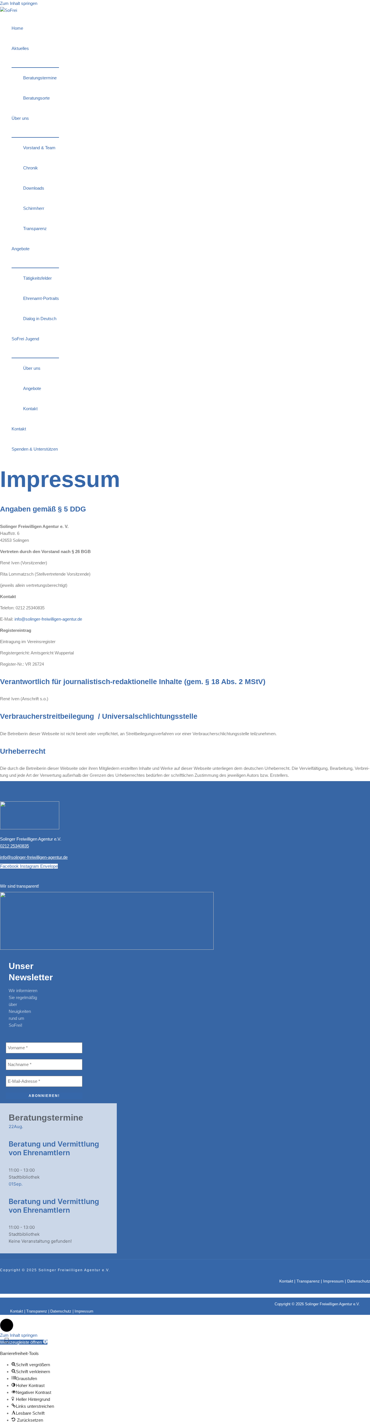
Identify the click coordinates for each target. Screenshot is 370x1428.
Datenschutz (358, 1281)
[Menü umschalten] (35, 63)
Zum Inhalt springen (18, 3)
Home (17, 28)
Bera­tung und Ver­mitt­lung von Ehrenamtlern (54, 1148)
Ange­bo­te (20, 248)
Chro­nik (30, 167)
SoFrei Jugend (25, 338)
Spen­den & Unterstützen (35, 449)
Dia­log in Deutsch (39, 318)
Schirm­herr (33, 208)
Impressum (333, 1281)
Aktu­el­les (20, 48)
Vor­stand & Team (39, 147)
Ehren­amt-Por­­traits (41, 298)
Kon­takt (30, 408)
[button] (6, 1325)
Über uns (20, 118)
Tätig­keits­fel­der (37, 278)
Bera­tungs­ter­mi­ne (40, 77)
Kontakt (286, 1281)
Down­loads (33, 188)
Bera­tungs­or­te (36, 98)
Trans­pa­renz (35, 228)
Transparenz (308, 1281)
